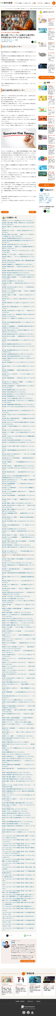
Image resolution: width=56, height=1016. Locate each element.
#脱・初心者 (7, 40)
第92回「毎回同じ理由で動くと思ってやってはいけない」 (16, 625)
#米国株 (49, 201)
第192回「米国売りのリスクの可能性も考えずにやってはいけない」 (19, 275)
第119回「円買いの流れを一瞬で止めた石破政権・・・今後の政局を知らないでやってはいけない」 (18, 542)
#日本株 (41, 195)
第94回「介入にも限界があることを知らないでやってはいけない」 (18, 620)
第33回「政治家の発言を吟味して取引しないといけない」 (16, 813)
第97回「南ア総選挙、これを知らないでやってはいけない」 (17, 612)
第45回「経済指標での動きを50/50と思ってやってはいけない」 (17, 774)
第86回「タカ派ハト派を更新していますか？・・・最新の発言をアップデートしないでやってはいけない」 (18, 647)
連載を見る (46, 185)
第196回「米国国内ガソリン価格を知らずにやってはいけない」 (17, 264)
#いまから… (47, 195)
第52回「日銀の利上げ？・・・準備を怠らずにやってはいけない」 (18, 756)
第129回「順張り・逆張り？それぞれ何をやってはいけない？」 (17, 503)
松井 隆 (10, 41)
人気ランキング (27, 3)
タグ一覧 (40, 3)
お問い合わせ (30, 1001)
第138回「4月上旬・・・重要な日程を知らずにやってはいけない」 (18, 466)
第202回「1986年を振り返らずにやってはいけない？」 (15, 244)
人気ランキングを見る (46, 77)
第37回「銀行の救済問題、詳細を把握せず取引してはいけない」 (18, 803)
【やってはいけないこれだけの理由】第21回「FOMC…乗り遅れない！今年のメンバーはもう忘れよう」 (18, 852)
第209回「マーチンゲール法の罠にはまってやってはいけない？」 (18, 220)
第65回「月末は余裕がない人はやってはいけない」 (14, 720)
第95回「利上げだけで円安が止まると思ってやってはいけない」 (18, 618)
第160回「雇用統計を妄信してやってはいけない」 (14, 390)
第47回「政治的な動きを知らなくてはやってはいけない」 (16, 772)
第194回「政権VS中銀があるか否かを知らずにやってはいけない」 (18, 270)
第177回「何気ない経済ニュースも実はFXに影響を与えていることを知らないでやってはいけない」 (18, 331)
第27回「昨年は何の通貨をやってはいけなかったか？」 (16, 830)
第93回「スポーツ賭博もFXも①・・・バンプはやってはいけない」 (18, 623)
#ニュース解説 (14, 40)
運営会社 (38, 1001)
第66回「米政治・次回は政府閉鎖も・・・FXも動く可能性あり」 (18, 718)
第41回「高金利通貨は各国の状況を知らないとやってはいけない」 (18, 789)
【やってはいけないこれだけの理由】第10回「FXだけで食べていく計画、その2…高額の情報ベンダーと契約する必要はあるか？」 (18, 895)
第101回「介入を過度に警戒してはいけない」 (13, 598)
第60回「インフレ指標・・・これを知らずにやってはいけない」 (18, 736)
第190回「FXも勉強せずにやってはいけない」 (13, 281)
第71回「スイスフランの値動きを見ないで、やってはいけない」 (18, 700)
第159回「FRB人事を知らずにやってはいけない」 (14, 392)
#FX (2, 40)
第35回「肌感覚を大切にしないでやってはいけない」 (15, 809)
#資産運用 (41, 199)
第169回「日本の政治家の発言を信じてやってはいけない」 (16, 356)
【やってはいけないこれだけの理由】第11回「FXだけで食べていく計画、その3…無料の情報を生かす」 (18, 891)
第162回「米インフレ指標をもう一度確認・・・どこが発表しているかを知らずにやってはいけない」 (18, 382)
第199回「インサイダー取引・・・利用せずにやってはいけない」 (18, 254)
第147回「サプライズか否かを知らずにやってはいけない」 (16, 430)
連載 (35, 3)
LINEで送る (28, 935)
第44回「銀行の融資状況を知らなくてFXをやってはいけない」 (17, 779)
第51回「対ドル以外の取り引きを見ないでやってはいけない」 (17, 758)
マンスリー (52, 15)
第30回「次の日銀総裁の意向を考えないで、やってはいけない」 (18, 821)
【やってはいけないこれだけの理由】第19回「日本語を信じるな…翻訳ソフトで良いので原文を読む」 (18, 860)
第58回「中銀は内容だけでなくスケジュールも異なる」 (16, 742)
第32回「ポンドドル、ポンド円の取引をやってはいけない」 (17, 815)
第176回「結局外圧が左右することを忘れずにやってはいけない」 (18, 334)
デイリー (41, 15)
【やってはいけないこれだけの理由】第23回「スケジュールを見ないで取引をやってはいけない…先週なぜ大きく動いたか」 (18, 844)
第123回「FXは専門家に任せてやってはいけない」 (14, 529)
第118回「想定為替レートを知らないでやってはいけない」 (16, 545)
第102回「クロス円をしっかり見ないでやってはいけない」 (16, 596)
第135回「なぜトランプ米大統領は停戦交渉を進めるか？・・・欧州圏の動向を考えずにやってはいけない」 (18, 476)
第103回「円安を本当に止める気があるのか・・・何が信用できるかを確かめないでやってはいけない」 (18, 593)
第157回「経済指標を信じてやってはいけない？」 (14, 396)
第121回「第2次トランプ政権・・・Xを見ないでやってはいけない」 (19, 535)
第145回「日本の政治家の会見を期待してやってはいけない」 (17, 440)
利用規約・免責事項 (20, 1001)
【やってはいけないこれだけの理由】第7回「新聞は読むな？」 (17, 906)
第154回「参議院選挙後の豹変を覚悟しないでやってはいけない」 (18, 404)
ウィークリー (46, 15)
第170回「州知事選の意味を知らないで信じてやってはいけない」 (18, 354)
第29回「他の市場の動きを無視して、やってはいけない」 (16, 823)
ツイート (11, 935)
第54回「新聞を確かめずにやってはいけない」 (13, 752)
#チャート (41, 202)
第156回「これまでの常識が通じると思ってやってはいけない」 (17, 398)
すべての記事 (19, 3)
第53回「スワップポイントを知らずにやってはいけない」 (16, 754)
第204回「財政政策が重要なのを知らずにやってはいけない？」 (17, 238)
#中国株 (47, 202)
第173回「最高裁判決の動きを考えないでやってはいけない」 (17, 344)
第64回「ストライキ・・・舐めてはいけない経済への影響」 (17, 722)
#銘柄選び (41, 197)
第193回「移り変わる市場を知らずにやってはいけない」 (16, 273)
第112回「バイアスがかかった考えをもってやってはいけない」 (17, 563)
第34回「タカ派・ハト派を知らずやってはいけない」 (15, 811)
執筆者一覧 (47, 3)
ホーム (2, 8)
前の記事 (5, 212)
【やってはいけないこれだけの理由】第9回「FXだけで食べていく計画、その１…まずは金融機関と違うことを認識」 (18, 899)
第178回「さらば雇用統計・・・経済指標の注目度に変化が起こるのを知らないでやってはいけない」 (18, 327)
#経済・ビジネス (49, 197)
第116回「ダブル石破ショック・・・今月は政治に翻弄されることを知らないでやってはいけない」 (18, 552)
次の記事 (32, 212)
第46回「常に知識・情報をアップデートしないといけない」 (17, 777)
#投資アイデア (42, 201)
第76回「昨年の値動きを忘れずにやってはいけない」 (15, 682)
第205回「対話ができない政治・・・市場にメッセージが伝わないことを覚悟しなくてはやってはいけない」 (18, 235)
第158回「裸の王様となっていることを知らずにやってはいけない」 (19, 394)
